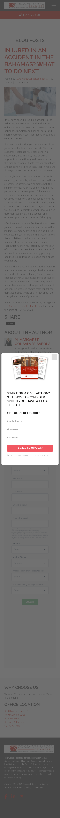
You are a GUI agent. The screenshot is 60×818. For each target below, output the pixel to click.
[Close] (54, 357)
